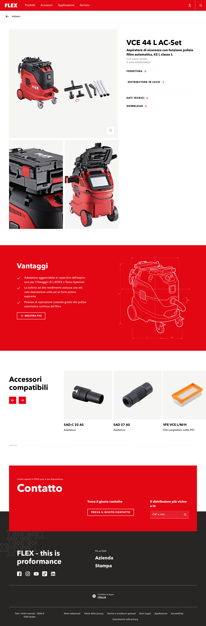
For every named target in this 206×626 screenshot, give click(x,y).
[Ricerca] (185, 514)
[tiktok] (44, 574)
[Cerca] (200, 5)
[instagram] (28, 574)
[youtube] (36, 574)
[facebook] (19, 574)
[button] (137, 71)
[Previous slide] (12, 400)
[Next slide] (22, 400)
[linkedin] (53, 574)
